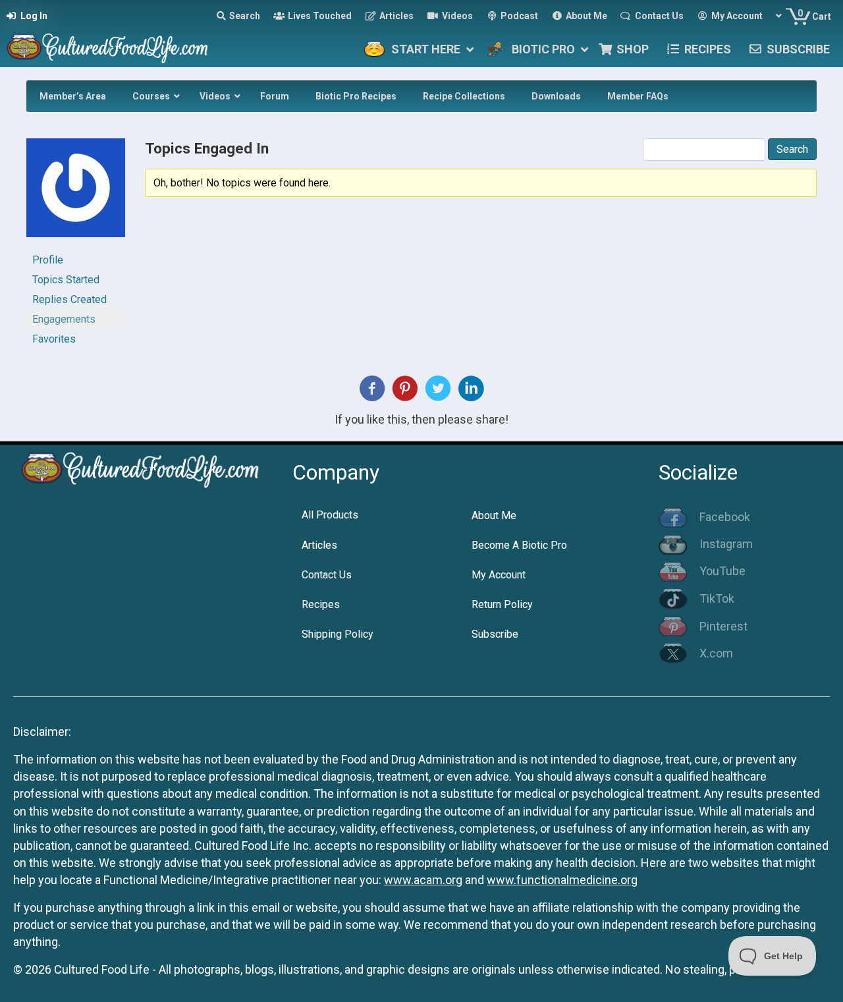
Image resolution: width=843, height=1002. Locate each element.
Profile (47, 260)
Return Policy (502, 604)
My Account (499, 575)
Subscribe (495, 634)
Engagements (63, 319)
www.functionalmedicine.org (562, 880)
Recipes (321, 604)
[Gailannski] (75, 193)
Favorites (54, 339)
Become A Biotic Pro (519, 545)
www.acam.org (423, 880)
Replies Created (69, 299)
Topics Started (65, 279)
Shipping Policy (337, 634)
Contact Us (327, 575)
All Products (330, 515)
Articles (319, 545)
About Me (494, 515)
